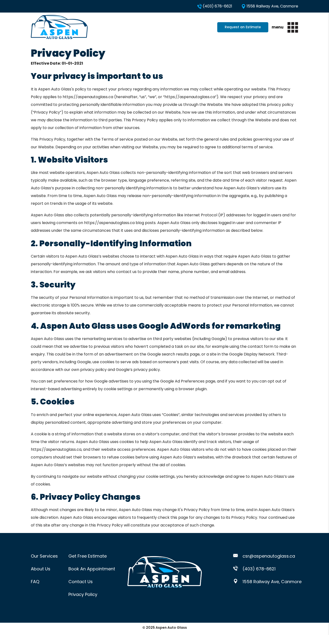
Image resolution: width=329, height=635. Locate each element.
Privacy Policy (82, 594)
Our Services (44, 556)
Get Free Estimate (87, 556)
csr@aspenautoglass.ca (268, 556)
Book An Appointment (91, 569)
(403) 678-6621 (217, 6)
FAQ (35, 582)
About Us (40, 569)
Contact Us (80, 582)
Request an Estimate (243, 27)
